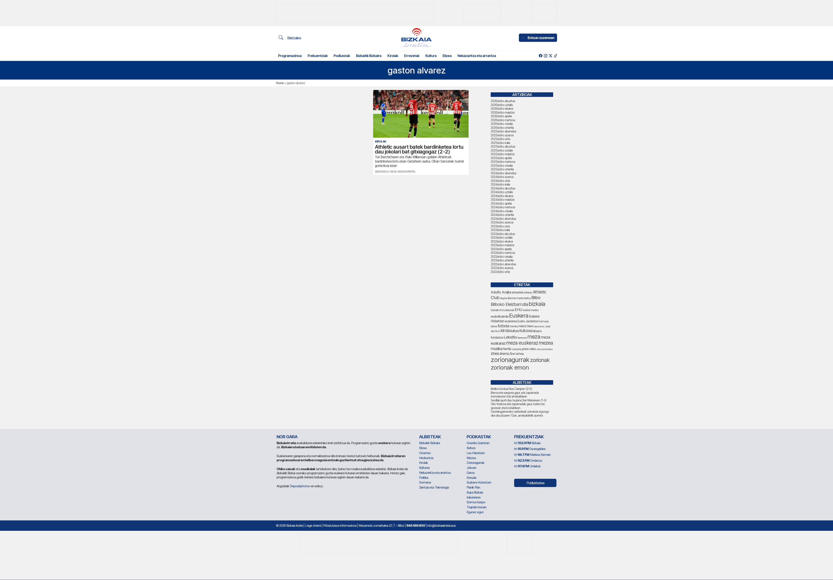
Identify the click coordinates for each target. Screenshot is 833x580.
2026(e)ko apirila (501, 116)
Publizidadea (535, 483)
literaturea (522, 337)
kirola (505, 330)
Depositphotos (300, 486)
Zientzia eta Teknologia (434, 487)
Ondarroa (530, 460)
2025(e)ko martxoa (503, 161)
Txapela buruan (476, 507)
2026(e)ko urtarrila (502, 127)
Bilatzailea (293, 38)
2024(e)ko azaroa (502, 177)
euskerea (511, 321)
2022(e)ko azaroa (502, 268)
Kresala (471, 478)
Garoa (470, 473)
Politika (423, 478)
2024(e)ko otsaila (502, 211)
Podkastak (342, 56)
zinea (495, 353)
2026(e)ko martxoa (503, 120)
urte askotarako (545, 349)
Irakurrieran (538, 326)
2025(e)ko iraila (500, 143)
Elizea (447, 56)
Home (280, 83)
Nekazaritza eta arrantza (476, 56)
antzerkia (517, 292)
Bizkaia (529, 443)
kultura (514, 331)
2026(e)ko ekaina (502, 108)
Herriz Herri (526, 326)
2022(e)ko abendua (503, 264)
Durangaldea (531, 449)
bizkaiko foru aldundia (502, 310)
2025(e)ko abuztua (503, 146)
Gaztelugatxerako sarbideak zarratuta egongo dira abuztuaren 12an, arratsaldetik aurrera (520, 413)
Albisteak (430, 436)
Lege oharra (313, 525)
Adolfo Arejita (501, 292)
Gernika (514, 326)
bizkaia (537, 303)
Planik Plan (473, 487)
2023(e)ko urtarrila (502, 260)
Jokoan (471, 468)
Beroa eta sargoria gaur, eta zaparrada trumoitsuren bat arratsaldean (515, 394)
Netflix (507, 349)
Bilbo (535, 297)
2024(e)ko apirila (501, 203)
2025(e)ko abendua (503, 131)
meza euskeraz (522, 343)
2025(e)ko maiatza (502, 154)
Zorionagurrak (475, 463)
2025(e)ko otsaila (502, 165)
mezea (546, 343)
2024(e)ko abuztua (503, 188)
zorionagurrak (510, 359)
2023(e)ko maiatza (502, 245)
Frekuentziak (318, 56)
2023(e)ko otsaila (501, 256)
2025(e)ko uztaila (502, 150)
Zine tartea (516, 354)
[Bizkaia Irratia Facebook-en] (540, 56)
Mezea (471, 458)
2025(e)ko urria (500, 139)
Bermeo (512, 298)
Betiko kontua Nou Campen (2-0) (511, 389)
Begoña (503, 298)
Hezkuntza (426, 458)
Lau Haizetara (475, 453)
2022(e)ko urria (500, 272)
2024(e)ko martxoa (503, 207)
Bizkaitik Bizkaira (368, 56)
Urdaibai (529, 466)
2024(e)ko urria (500, 180)
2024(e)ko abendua (503, 173)
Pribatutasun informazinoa (339, 525)
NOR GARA (287, 436)
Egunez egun (475, 512)
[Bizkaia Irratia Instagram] (545, 56)
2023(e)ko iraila (500, 230)
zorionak (540, 360)
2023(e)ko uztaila (501, 237)
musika (496, 348)
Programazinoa (290, 56)
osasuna (516, 349)
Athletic (528, 292)
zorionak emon (510, 367)
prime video (529, 349)
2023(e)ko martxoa (503, 252)
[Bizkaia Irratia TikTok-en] (555, 56)
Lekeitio (510, 337)
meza (533, 336)
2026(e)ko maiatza (502, 112)
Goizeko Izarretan (478, 443)
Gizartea (424, 453)
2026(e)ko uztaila (502, 105)
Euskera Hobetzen (479, 482)
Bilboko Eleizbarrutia (509, 304)
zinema (504, 354)
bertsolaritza (524, 298)
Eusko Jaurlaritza (528, 321)
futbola (503, 325)
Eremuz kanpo (476, 502)
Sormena (425, 482)
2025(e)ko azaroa (502, 135)
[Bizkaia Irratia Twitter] (550, 56)
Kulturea (525, 330)
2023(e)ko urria (500, 226)
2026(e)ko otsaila (502, 123)
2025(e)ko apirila (501, 158)
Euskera (518, 315)
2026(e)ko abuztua (503, 101)
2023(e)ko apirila (501, 249)
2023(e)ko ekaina (502, 241)
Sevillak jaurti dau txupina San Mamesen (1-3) (518, 400)
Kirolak (392, 56)
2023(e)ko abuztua (503, 234)
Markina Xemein (534, 455)
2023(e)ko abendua (503, 218)
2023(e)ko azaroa (502, 222)
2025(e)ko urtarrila (502, 169)
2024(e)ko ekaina (502, 196)
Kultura (430, 56)
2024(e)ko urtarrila (502, 215)
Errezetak (411, 56)
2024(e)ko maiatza (502, 199)
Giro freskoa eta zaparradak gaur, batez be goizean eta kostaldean (518, 406)
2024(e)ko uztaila (502, 192)
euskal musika (530, 310)
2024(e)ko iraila (500, 184)
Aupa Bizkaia (475, 492)
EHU (518, 309)
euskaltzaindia (499, 316)
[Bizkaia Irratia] (416, 37)
